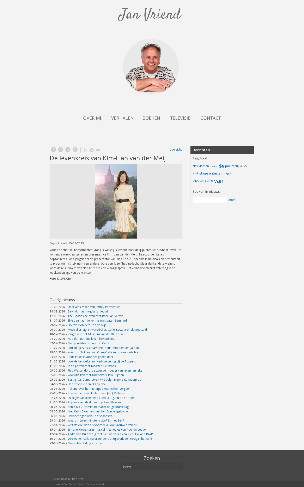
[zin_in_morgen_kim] (116, 201)
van (219, 180)
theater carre (203, 180)
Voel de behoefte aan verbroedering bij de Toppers (102, 361)
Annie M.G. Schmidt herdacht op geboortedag (98, 407)
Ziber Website (69, 484)
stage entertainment (215, 173)
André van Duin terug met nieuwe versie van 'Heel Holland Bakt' (110, 434)
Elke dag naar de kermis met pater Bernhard (97, 320)
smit (195, 173)
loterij (235, 166)
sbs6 (243, 166)
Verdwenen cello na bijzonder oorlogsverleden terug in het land (110, 439)
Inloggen (58, 484)
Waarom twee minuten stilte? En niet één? (96, 420)
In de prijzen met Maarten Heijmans (92, 366)
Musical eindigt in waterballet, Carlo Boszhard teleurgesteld (107, 329)
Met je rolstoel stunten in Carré (88, 343)
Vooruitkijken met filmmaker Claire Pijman (96, 375)
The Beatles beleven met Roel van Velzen (95, 316)
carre (213, 166)
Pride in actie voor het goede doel (90, 357)
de (221, 166)
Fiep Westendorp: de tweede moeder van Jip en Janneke (105, 370)
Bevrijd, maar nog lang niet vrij (88, 311)
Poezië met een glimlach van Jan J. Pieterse (96, 393)
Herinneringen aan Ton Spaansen (90, 416)
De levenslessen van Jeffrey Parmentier (94, 307)
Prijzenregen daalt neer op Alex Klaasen (94, 402)
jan (227, 166)
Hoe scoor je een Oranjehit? (86, 384)
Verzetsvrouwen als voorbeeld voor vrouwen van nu (102, 425)
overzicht (176, 149)
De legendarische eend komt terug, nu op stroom (101, 398)
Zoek (231, 200)
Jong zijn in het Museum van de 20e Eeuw (95, 334)
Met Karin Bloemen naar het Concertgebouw (98, 411)
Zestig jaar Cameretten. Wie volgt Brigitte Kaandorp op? (105, 379)
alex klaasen (201, 166)
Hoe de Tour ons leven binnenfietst (91, 339)
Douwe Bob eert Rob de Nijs (87, 325)
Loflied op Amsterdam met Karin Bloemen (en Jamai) (103, 348)
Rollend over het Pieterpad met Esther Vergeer (99, 389)
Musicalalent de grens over (86, 443)
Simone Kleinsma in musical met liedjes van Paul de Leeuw (107, 429)
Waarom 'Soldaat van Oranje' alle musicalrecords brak (104, 352)
